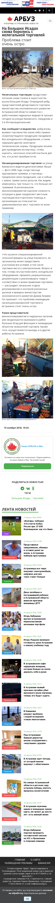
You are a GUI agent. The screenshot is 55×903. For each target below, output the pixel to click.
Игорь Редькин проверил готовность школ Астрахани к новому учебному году (38, 642)
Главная (20, 859)
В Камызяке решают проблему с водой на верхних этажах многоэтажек (34, 715)
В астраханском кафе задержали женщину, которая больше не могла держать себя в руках (37, 667)
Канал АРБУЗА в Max (32, 446)
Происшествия (9, 557)
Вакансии (44, 863)
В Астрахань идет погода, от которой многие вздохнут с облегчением (37, 761)
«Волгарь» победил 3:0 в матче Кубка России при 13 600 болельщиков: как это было (38, 524)
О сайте (35, 859)
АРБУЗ (21, 20)
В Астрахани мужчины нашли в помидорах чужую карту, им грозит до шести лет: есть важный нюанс (38, 810)
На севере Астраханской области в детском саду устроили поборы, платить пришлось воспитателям (37, 786)
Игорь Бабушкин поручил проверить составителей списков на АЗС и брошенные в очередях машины (35, 835)
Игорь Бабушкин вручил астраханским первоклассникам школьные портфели (35, 620)
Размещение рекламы (18, 863)
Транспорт (8, 581)
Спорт (6, 534)
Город (27, 49)
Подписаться (27, 466)
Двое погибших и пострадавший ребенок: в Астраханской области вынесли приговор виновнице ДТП (36, 598)
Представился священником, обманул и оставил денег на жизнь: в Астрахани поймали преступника (36, 550)
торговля (38, 498)
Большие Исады (21, 498)
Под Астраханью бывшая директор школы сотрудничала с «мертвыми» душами (35, 738)
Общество (8, 629)
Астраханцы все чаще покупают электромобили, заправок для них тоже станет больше (37, 572)
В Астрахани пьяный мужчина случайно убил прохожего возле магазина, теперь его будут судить (38, 691)
